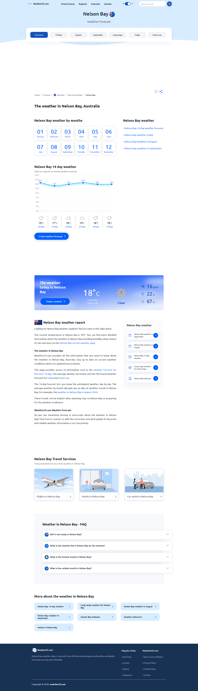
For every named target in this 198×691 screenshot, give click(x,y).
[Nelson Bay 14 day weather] (75, 194)
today (50, 377)
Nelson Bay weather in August (138, 606)
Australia (95, 3)
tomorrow (63, 377)
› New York (126, 657)
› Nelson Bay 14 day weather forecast (143, 128)
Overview (39, 35)
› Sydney (125, 669)
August (78, 35)
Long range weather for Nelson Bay (95, 606)
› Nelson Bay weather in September (142, 148)
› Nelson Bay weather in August (140, 141)
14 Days (58, 35)
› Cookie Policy (149, 669)
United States (68, 3)
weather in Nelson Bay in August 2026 (78, 392)
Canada (108, 3)
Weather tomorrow (133, 617)
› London (126, 663)
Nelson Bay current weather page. (78, 342)
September (98, 35)
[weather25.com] (38, 4)
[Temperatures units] (128, 3)
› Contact (147, 675)
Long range (117, 35)
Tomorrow (156, 35)
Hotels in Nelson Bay (47, 627)
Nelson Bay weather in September (48, 616)
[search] (169, 3)
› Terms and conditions (153, 657)
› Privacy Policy (149, 663)
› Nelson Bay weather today (138, 134)
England (83, 3)
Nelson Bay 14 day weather (51, 606)
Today (137, 35)
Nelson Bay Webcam (90, 617)
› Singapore (127, 675)
